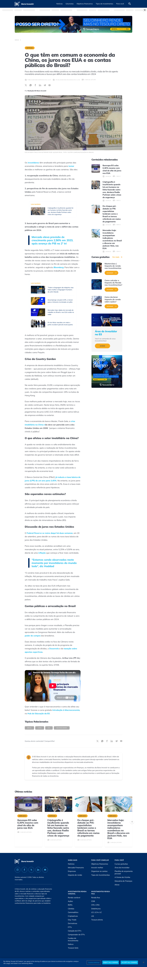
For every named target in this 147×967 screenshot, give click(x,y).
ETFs (70, 927)
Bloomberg (58, 267)
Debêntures (96, 909)
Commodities (73, 912)
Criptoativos (73, 916)
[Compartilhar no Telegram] (45, 85)
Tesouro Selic (73, 948)
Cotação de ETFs (74, 931)
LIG (92, 916)
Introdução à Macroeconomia (66, 710)
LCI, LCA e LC (96, 912)
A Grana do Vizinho (122, 877)
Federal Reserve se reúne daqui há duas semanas (50, 533)
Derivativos (72, 923)
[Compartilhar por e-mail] (49, 85)
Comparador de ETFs (76, 934)
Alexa (117, 885)
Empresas (72, 871)
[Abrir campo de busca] (129, 4)
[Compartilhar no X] (26, 85)
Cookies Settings (93, 962)
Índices (71, 944)
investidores (33, 162)
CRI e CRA (95, 905)
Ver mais (115, 257)
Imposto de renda (75, 875)
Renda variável (74, 897)
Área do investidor (122, 867)
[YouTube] (45, 870)
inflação (42, 553)
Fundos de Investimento (73, 939)
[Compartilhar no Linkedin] (40, 85)
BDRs (70, 905)
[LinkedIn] (38, 870)
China (40, 728)
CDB (93, 901)
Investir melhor (97, 867)
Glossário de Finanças (123, 881)
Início (17, 40)
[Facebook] (24, 870)
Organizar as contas (99, 871)
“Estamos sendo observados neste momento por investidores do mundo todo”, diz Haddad (54, 563)
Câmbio (71, 909)
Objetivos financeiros (99, 864)
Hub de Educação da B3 (39, 713)
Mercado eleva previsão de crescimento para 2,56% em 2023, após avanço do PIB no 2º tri (52, 240)
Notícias (29, 48)
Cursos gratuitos (121, 864)
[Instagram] (17, 870)
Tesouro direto (97, 920)
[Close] (143, 962)
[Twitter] (31, 870)
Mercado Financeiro (76, 867)
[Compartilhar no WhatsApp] (30, 85)
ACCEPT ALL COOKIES (129, 962)
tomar (71, 166)
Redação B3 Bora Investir (37, 91)
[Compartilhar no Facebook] (35, 85)
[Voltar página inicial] (24, 4)
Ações (70, 901)
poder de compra (32, 635)
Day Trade (72, 920)
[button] (59, 4)
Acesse (102, 346)
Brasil (29, 728)
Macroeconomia (61, 728)
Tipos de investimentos (100, 875)
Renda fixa (95, 897)
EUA (49, 728)
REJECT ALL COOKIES (110, 962)
